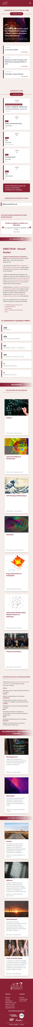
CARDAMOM (6, 698)
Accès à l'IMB (22, 1001)
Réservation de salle (10, 1002)
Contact (22, 1024)
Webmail (7, 997)
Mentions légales (13, 1024)
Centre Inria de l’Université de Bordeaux (18, 280)
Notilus (13, 1004)
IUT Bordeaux (8, 308)
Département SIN (10, 1008)
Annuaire (21, 997)
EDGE (4, 709)
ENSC (6, 311)
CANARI (5, 694)
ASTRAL (5, 688)
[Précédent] (3, 227)
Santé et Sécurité (9, 1006)
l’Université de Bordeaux (22, 278)
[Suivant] (30, 227)
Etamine (7, 1004)
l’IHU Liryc (18, 281)
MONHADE (5, 720)
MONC (4, 716)
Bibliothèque (8, 1001)
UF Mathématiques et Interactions (14, 305)
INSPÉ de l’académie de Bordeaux (14, 310)
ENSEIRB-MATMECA (10, 306)
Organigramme (23, 999)
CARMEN (5, 703)
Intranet (7, 999)
